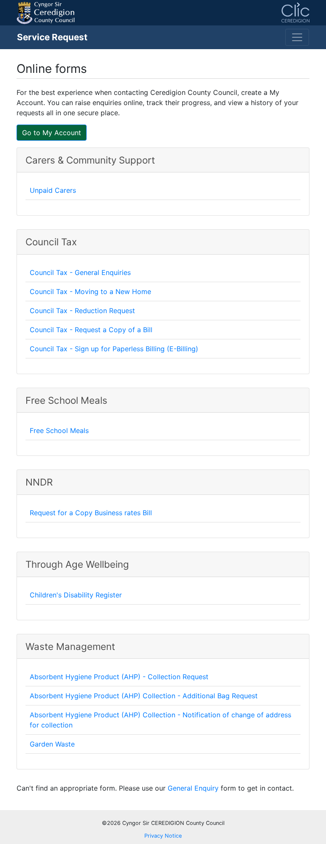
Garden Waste (52, 744)
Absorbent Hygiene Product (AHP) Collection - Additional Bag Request (144, 695)
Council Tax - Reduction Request (82, 310)
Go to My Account (51, 132)
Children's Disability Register (76, 595)
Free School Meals (59, 430)
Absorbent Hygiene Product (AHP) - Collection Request (119, 676)
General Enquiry (193, 788)
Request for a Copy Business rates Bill (91, 512)
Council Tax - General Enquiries (80, 272)
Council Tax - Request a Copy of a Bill (91, 329)
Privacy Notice (163, 836)
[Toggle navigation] (297, 37)
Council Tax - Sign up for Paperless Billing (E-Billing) (114, 348)
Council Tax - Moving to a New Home (90, 291)
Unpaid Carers (53, 190)
